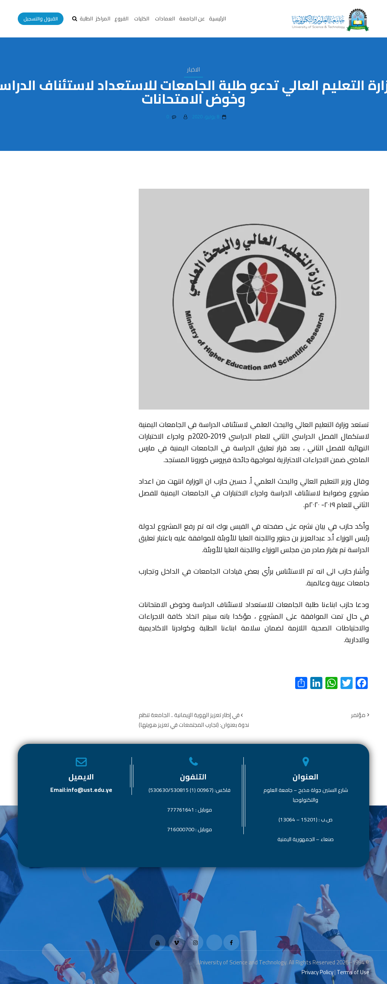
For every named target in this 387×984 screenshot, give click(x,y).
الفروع (121, 18)
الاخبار (193, 69)
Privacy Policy (317, 972)
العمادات (165, 18)
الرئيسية (217, 18)
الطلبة (86, 18)
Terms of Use (353, 972)
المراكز (103, 18)
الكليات (141, 18)
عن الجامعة (192, 18)
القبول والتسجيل (40, 18)
